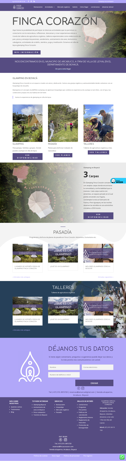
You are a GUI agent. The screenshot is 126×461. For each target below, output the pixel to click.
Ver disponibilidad (27, 156)
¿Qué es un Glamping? (59, 266)
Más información (26, 52)
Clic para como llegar (63, 69)
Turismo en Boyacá (40, 415)
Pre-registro (87, 456)
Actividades (49, 7)
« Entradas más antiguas (21, 277)
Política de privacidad (71, 456)
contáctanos (95, 7)
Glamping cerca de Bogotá (105, 1)
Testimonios (15, 409)
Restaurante (38, 7)
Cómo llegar (84, 7)
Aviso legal (56, 456)
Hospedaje (60, 407)
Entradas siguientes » (105, 277)
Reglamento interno (86, 417)
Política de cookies (41, 456)
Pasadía (59, 412)
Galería (74, 7)
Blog (12, 412)
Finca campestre (39, 412)
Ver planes (63, 155)
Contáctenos (83, 405)
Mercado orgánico (63, 7)
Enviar (94, 383)
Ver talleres (98, 152)
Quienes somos (16, 407)
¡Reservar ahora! (107, 7)
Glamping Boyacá (40, 405)
